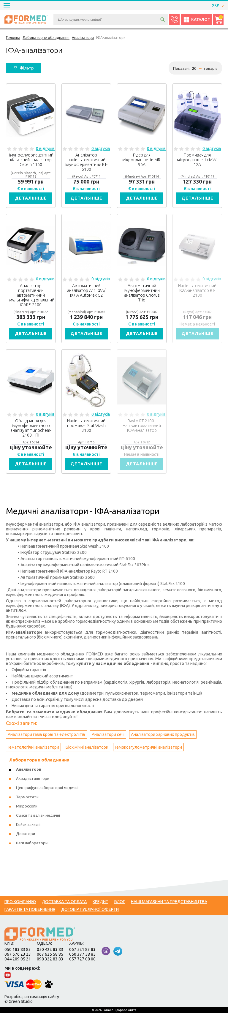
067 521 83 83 (82, 949)
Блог (119, 901)
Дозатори (25, 834)
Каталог (200, 19)
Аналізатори (28, 769)
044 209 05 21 (17, 959)
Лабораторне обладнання (39, 759)
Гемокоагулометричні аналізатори (148, 747)
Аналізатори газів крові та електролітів (46, 734)
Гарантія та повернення (29, 909)
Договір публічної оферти (90, 909)
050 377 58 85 (82, 954)
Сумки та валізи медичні (38, 815)
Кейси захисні (28, 824)
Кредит (100, 901)
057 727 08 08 (82, 959)
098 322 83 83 (50, 959)
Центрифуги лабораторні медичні (47, 788)
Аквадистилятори (32, 778)
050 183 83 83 (17, 949)
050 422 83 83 (50, 949)
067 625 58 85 (50, 954)
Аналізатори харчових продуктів (163, 734)
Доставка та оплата (64, 901)
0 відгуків (45, 148)
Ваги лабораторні (32, 843)
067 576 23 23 (17, 954)
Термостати (27, 797)
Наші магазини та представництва (169, 901)
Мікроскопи (26, 806)
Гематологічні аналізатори (33, 747)
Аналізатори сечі (108, 734)
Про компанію (20, 901)
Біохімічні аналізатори (87, 747)
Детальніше (31, 198)
